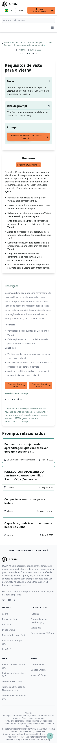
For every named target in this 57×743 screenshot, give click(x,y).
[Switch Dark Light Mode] (12, 10)
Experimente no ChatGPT (39, 385)
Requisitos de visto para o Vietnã (29, 45)
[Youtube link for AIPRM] (9, 600)
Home (7, 42)
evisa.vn (22, 50)
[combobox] (28, 20)
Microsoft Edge (38, 675)
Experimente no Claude (15, 385)
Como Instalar (38, 664)
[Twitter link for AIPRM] (3, 600)
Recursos (6, 624)
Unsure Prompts (34, 42)
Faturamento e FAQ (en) (42, 633)
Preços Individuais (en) (13, 635)
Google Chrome (39, 669)
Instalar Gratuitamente (39, 10)
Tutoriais (35, 613)
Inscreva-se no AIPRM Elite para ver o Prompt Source (27, 136)
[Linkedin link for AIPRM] (15, 600)
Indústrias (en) (9, 619)
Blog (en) (6, 649)
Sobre (5, 613)
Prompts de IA (18, 42)
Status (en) (36, 627)
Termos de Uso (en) (12, 681)
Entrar (20, 10)
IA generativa (8, 629)
